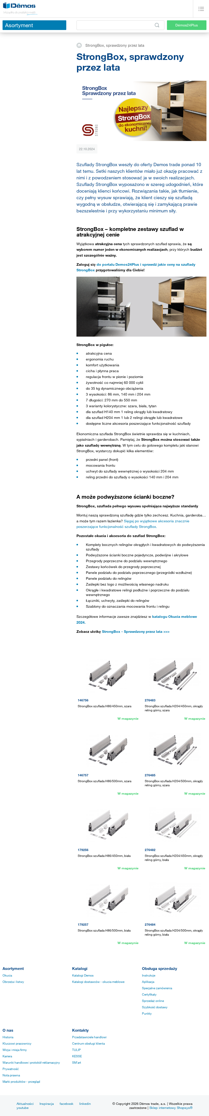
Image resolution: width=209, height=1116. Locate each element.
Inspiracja (47, 1104)
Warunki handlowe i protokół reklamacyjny (31, 1062)
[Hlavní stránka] (80, 45)
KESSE (77, 1056)
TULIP (76, 1050)
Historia (8, 1037)
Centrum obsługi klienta (88, 1043)
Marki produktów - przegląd (21, 1081)
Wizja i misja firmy (15, 1050)
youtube (23, 1108)
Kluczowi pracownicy (17, 1043)
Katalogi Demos (83, 975)
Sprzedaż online (153, 1001)
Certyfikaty (149, 994)
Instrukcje (148, 975)
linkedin (85, 1104)
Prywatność (11, 1069)
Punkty (147, 1013)
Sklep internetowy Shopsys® (170, 1108)
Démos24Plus (186, 25)
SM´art (76, 1062)
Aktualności (25, 1104)
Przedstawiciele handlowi (89, 1037)
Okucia (7, 975)
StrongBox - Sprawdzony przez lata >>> (135, 631)
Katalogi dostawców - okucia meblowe (98, 982)
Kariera (7, 1056)
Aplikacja (148, 982)
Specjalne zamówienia (157, 988)
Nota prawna (11, 1075)
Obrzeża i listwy (13, 982)
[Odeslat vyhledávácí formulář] (157, 25)
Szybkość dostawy (154, 1007)
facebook (66, 1104)
